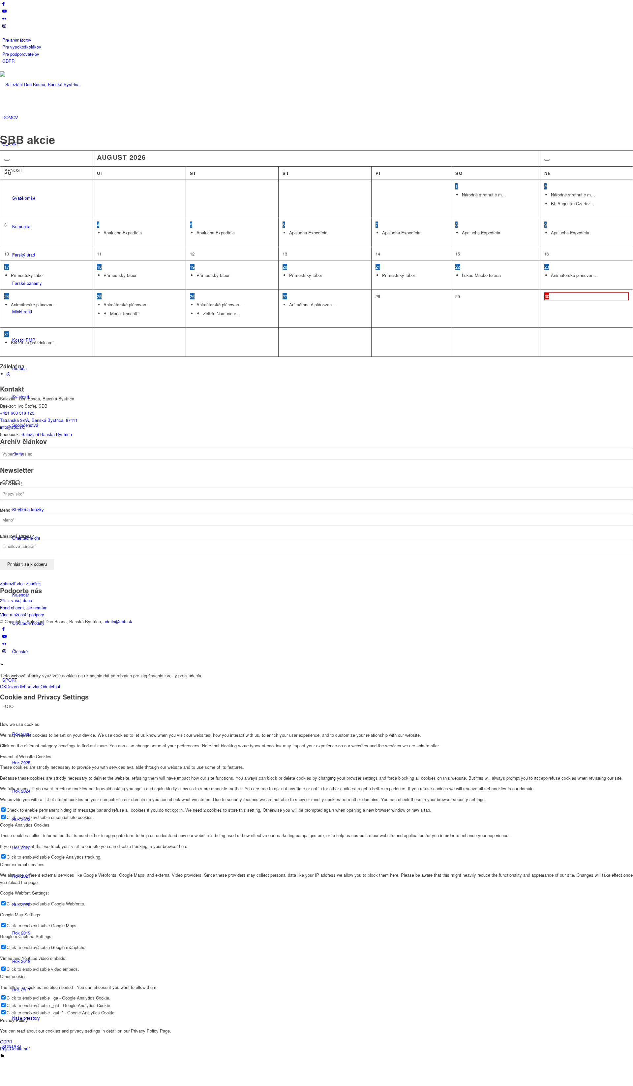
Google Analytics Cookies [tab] (24, 825)
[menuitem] (317, 39)
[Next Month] (547, 160)
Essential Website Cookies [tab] (25, 756)
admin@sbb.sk (118, 621)
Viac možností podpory (22, 614)
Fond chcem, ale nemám (23, 607)
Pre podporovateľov (20, 54)
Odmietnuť (50, 686)
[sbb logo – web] (49, 84)
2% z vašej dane (16, 600)
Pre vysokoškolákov (21, 47)
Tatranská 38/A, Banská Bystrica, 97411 (38, 420)
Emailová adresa (17, 536)
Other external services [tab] (22, 864)
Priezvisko (11, 484)
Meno (6, 510)
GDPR (8, 61)
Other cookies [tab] (13, 976)
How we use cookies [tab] (19, 724)
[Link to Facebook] (3, 3)
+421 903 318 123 (17, 413)
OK (3, 686)
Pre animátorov (16, 40)
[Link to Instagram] (4, 25)
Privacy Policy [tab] (14, 1020)
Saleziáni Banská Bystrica (46, 434)
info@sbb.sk (12, 427)
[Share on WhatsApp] (8, 374)
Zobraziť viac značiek (20, 583)
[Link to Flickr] (4, 18)
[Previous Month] (7, 160)
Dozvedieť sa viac (23, 686)
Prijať (5, 1048)
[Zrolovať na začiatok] (2, 665)
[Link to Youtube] (4, 11)
